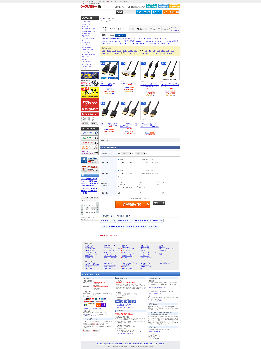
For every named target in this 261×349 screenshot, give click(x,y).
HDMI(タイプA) (149, 159)
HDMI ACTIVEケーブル (141, 43)
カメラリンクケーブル (110, 257)
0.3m (114, 51)
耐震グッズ (86, 193)
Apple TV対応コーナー (110, 263)
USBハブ (124, 245)
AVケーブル (85, 52)
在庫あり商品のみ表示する (141, 198)
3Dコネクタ (161, 182)
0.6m (125, 51)
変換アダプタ (86, 36)
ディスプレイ (85, 183)
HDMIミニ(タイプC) (125, 162)
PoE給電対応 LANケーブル (166, 263)
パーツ (83, 179)
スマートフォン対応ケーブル (167, 248)
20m (167, 51)
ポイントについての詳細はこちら (157, 300)
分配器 (91, 181)
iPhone (86, 188)
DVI (120, 165)
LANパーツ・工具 (109, 268)
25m (172, 51)
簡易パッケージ (143, 187)
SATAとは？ (88, 268)
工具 (91, 179)
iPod (89, 188)
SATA (89, 191)
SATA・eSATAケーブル (128, 254)
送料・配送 (102, 1)
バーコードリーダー (164, 252)
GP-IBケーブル (108, 254)
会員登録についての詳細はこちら (157, 287)
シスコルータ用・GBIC (110, 255)
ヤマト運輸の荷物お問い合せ (124, 304)
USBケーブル (86, 24)
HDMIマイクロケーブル (110, 41)
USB (95, 181)
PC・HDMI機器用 (172, 41)
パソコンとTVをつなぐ (110, 264)
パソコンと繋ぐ (85, 185)
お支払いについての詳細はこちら (92, 308)
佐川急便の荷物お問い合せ (123, 305)
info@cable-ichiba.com (156, 334)
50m (155, 53)
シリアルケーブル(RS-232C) (89, 39)
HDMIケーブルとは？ (146, 266)
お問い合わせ (123, 1)
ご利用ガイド (92, 1)
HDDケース (125, 257)
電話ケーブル (86, 57)
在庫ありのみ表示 (155, 29)
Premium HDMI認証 (125, 187)
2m (146, 51)
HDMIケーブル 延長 (151, 38)
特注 (91, 185)
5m (154, 51)
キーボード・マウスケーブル (148, 252)
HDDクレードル (144, 245)
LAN (95, 179)
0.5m (119, 51)
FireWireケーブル (87, 61)
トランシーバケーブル (128, 248)
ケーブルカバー (86, 66)
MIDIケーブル (126, 252)
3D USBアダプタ (145, 263)
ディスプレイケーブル (88, 28)
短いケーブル (164, 38)
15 (113, 93)
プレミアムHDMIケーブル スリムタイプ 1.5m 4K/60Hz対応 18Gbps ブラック (129, 125)
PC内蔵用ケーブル (127, 255)
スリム (140, 38)
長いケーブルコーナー (146, 268)
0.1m (103, 51)
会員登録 (161, 343)
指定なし (122, 159)
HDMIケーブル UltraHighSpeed (113, 38)
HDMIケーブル (86, 26)
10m (158, 51)
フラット (122, 182)
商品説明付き (175, 30)
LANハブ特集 (125, 264)
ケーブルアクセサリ (146, 254)
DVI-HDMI (149, 41)
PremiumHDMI (130, 38)
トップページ (101, 343)
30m (103, 53)
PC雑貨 (161, 245)
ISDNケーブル (126, 250)
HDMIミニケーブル (124, 43)
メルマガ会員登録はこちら (156, 293)
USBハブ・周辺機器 (146, 257)
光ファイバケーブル (90, 252)
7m (160, 53)
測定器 (84, 59)
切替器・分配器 (144, 247)
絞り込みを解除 (167, 53)
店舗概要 (145, 343)
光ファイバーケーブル (88, 54)
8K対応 (159, 184)
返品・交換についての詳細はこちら (125, 333)
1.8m (129, 53)
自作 (96, 183)
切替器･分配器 (86, 47)
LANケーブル (86, 21)
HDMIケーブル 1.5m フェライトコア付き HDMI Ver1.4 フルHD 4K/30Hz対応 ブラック (149, 85)
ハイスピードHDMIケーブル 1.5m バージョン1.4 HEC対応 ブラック (170, 85)
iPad (86, 191)
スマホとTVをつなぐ (109, 266)
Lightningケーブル (87, 49)
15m (163, 51)
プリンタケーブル (87, 45)
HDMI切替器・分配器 (126, 41)
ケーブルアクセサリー (88, 64)
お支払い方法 (112, 1)
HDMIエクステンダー (109, 43)
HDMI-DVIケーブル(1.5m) (128, 83)
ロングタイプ (159, 41)
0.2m (109, 51)
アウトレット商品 (90, 263)
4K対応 (140, 184)
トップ (83, 1)
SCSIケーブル (86, 42)
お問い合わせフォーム (154, 331)
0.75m (130, 51)
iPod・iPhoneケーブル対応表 (130, 263)
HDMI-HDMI (140, 41)
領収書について (137, 343)
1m (135, 51)
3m (150, 51)
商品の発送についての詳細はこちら (125, 307)
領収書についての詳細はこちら (92, 315)
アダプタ (122, 184)
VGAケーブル (86, 33)
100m (117, 53)
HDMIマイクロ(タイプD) (151, 162)
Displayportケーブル (88, 31)
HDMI (92, 184)
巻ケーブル (84, 181)
